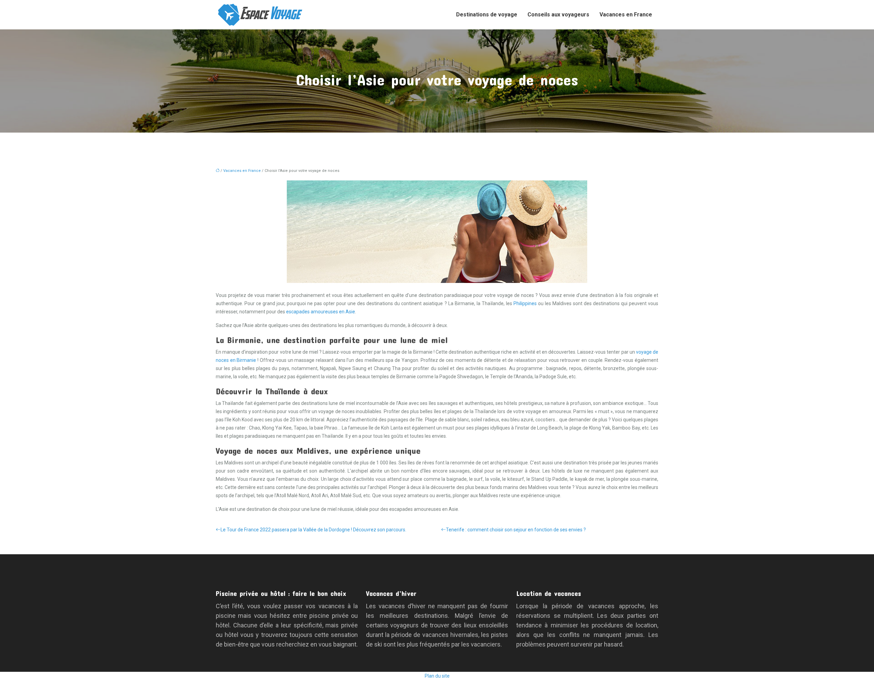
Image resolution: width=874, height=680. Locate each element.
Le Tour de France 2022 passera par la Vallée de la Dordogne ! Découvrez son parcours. (313, 529)
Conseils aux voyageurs (558, 14)
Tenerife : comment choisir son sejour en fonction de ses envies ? (516, 529)
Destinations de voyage (486, 14)
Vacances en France (626, 14)
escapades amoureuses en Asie (320, 311)
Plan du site (437, 676)
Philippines (525, 303)
